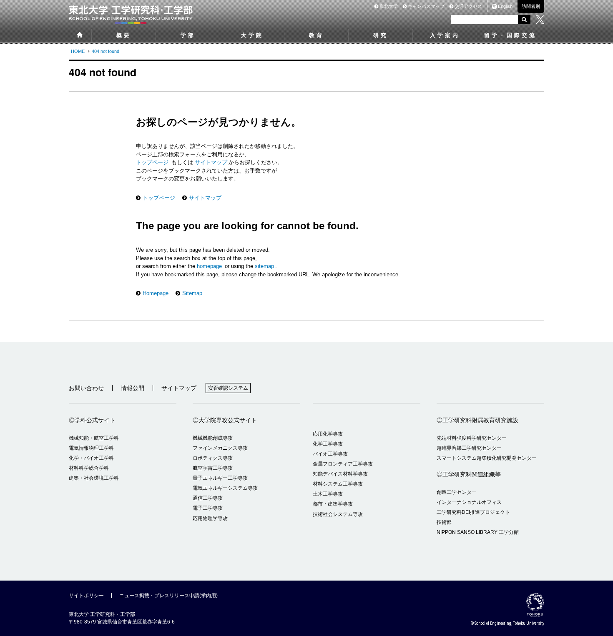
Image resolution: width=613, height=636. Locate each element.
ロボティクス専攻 (213, 458)
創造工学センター (457, 492)
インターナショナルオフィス (469, 502)
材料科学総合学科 (89, 468)
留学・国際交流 (510, 35)
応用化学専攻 (328, 434)
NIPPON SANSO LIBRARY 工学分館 (478, 532)
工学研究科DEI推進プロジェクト (473, 512)
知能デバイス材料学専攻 (340, 474)
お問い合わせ (86, 388)
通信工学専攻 (208, 498)
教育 (316, 35)
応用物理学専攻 (210, 518)
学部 (188, 35)
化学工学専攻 (328, 444)
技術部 (444, 522)
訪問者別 (531, 6)
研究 (380, 35)
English (505, 6)
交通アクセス (467, 6)
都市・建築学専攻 (333, 504)
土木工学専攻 (328, 494)
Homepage (155, 293)
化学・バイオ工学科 (91, 458)
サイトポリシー (86, 595)
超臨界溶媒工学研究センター (469, 448)
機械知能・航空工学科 (94, 438)
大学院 (252, 35)
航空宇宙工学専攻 (213, 468)
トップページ (153, 162)
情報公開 (132, 388)
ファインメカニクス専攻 (220, 448)
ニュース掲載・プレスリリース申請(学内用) (168, 595)
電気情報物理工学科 (91, 448)
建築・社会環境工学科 (94, 478)
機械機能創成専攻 (213, 438)
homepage (209, 266)
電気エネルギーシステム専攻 (225, 488)
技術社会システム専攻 (338, 514)
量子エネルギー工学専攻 (220, 478)
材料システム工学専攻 (338, 484)
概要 (123, 35)
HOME (78, 51)
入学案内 (445, 35)
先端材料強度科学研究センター (472, 438)
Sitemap (192, 293)
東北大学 (388, 6)
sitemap (264, 266)
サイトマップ (210, 162)
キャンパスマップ (426, 6)
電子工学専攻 (208, 508)
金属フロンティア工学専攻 (343, 464)
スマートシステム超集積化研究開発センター (487, 458)
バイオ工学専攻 (330, 454)
